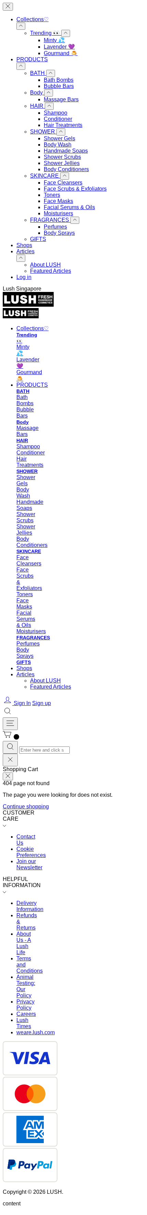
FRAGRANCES (50, 220)
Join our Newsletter (29, 864)
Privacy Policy (25, 1005)
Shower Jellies (62, 163)
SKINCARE (45, 176)
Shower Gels (59, 138)
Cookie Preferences (31, 852)
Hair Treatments (63, 125)
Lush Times (23, 1023)
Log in (23, 277)
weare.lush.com (35, 1032)
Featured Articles (50, 271)
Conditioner (58, 119)
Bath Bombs (59, 80)
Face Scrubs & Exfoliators (75, 189)
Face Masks (58, 201)
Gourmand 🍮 (61, 53)
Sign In (22, 703)
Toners (52, 195)
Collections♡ (32, 19)
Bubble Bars (59, 86)
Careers (26, 1014)
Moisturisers (58, 213)
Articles (25, 251)
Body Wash (57, 145)
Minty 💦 (54, 40)
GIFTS (38, 239)
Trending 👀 (45, 33)
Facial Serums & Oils (69, 207)
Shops (24, 245)
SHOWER (43, 132)
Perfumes (55, 227)
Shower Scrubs (62, 157)
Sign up (41, 703)
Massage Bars (61, 99)
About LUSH (45, 265)
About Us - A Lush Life (23, 943)
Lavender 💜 (59, 47)
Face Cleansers (63, 183)
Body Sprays (59, 233)
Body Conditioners (66, 169)
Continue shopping (26, 806)
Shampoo (55, 113)
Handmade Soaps (66, 151)
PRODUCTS (32, 59)
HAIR (37, 106)
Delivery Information (29, 906)
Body (37, 92)
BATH (38, 73)
